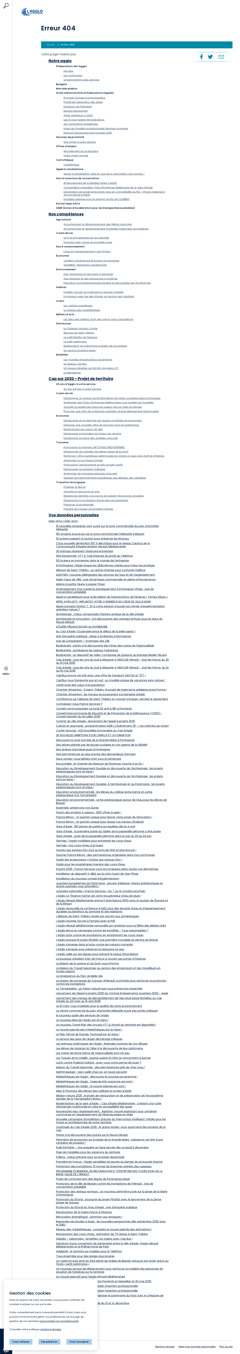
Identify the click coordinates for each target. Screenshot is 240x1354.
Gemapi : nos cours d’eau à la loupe (79, 845)
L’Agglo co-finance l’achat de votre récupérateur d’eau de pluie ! (98, 896)
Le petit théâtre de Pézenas (80, 337)
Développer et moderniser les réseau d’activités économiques (103, 420)
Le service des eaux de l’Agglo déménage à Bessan (89, 1039)
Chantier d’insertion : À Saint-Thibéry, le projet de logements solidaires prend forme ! (111, 690)
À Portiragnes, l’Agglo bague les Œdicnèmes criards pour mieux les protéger (105, 565)
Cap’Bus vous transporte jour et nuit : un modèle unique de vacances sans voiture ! (110, 680)
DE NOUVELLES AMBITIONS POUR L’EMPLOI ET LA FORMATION (93, 735)
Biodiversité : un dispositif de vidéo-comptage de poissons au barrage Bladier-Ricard (111, 655)
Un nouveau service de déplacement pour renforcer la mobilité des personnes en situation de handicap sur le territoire (109, 1270)
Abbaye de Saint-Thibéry (79, 333)
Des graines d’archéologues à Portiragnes (83, 749)
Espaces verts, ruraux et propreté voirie (88, 242)
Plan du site (225, 1346)
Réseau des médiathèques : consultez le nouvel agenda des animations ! (104, 1229)
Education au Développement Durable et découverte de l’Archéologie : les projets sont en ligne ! (109, 777)
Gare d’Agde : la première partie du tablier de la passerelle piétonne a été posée (108, 831)
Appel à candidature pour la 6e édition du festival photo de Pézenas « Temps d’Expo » (112, 597)
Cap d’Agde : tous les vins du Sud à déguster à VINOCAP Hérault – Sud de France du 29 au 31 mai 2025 (112, 661)
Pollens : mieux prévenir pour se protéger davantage (90, 1157)
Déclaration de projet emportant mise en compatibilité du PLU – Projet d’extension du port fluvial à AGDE (114, 193)
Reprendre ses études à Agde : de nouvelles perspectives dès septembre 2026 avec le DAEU (111, 1223)
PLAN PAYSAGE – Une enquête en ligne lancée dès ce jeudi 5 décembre (102, 1147)
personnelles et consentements (59, 1321)
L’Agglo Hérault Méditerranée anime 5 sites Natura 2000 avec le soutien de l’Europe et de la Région (112, 902)
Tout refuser (21, 1341)
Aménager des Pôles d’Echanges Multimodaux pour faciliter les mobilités (109, 402)
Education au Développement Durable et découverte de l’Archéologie (107, 283)
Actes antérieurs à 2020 (78, 115)
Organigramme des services (81, 80)
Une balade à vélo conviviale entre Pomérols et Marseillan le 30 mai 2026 (103, 1281)
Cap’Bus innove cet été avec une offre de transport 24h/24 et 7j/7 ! (101, 675)
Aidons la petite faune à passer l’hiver (80, 584)
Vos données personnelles (74, 515)
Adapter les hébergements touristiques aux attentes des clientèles (105, 478)
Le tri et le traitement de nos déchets (86, 238)
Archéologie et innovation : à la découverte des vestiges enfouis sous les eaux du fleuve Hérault (109, 620)
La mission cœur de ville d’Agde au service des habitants (99, 296)
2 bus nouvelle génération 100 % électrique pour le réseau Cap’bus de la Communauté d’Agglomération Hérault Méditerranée (103, 544)
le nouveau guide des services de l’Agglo (82, 1015)
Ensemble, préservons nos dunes (77, 808)
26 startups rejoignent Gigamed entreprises (84, 551)
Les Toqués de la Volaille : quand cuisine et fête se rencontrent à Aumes (103, 1058)
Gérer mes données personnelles (197, 1346)
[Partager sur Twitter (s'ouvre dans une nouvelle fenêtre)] (210, 57)
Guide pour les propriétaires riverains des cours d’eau (90, 864)
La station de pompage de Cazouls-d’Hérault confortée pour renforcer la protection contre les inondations (111, 982)
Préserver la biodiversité (79, 504)
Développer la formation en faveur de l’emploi (92, 433)
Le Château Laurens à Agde (81, 328)
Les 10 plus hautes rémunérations (84, 119)
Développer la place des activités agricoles (91, 438)
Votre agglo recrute (76, 155)
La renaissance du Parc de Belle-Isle (79, 976)
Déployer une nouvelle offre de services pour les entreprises (101, 425)
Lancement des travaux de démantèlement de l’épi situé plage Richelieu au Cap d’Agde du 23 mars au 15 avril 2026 (109, 999)
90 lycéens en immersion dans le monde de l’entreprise (92, 560)
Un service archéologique (80, 350)
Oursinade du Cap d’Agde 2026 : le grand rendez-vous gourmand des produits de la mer (111, 1128)
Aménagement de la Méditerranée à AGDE (90, 183)
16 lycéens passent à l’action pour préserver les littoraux (92, 538)
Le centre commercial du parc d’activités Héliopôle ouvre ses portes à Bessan (107, 1011)
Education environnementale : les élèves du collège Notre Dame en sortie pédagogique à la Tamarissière (104, 793)
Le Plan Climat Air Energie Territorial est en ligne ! (87, 1034)
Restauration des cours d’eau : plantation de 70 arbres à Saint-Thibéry (102, 1234)
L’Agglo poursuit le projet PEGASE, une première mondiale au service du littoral (107, 940)
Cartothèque (71, 164)
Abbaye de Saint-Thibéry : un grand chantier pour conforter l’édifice (100, 570)
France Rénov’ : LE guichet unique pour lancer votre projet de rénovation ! (104, 817)
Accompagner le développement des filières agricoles (98, 224)
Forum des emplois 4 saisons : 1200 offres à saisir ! (88, 812)
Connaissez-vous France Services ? (79, 704)
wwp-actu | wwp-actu (63, 521)
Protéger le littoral (75, 487)
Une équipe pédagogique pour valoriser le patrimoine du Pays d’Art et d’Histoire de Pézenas (110, 1297)
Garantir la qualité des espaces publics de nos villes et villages (103, 407)
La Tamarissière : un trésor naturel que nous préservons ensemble (99, 988)
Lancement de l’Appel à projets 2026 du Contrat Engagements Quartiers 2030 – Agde (112, 993)
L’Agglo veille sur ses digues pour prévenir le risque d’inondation (97, 954)
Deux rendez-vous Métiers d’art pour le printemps (88, 759)
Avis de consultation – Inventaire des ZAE (83, 641)
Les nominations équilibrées (81, 124)
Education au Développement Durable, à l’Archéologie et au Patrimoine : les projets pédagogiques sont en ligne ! (110, 785)
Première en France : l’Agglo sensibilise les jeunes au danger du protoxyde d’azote (109, 1162)
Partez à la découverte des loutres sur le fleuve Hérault (92, 1135)
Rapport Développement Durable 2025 (88, 133)
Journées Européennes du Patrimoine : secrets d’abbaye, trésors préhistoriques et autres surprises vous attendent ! (109, 884)
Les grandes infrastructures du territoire (88, 359)
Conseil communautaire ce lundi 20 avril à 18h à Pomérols (94, 708)
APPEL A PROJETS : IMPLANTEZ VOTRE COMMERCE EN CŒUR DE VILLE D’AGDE (103, 601)
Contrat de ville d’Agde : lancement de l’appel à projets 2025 (95, 721)
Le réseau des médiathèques (82, 310)
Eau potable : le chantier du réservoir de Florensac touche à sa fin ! (99, 764)
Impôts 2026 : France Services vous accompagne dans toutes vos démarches (107, 869)
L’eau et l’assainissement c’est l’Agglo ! (87, 251)
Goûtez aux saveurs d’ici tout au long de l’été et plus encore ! (96, 850)
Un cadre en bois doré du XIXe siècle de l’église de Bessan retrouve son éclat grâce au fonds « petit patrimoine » (112, 1262)
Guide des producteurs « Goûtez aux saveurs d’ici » (89, 860)
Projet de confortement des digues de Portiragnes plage (93, 1179)
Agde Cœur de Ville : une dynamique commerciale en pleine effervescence (106, 579)
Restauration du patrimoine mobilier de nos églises (95, 346)
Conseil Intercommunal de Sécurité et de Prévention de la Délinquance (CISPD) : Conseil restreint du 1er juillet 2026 (109, 714)
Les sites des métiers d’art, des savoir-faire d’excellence (98, 319)
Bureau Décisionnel (76, 111)
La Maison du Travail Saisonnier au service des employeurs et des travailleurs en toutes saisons (108, 969)
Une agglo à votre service (80, 142)
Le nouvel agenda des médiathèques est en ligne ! (89, 1029)
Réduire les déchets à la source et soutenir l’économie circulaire (104, 496)
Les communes (73, 75)
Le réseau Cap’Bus (75, 364)
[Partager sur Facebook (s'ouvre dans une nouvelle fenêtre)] (201, 57)
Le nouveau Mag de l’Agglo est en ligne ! (82, 1020)
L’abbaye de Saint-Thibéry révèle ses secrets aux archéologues (97, 916)
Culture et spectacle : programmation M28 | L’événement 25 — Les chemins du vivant (112, 726)
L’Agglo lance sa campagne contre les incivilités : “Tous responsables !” (102, 930)
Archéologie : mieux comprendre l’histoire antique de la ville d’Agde (100, 614)
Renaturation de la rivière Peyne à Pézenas (84, 1212)
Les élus (68, 71)
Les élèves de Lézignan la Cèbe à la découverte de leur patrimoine (99, 1048)
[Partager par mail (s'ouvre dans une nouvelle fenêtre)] (221, 57)
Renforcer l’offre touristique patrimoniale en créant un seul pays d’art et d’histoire (114, 456)
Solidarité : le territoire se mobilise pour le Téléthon (89, 1251)
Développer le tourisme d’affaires (84, 469)
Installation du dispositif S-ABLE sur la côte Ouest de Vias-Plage (97, 874)
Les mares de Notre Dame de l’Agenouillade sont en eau (93, 1053)
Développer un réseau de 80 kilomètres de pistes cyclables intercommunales (112, 398)
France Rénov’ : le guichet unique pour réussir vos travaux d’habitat (100, 822)
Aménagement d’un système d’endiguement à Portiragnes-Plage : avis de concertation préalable (105, 590)
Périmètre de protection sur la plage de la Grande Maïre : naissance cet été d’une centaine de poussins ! (109, 1141)
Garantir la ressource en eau (82, 491)
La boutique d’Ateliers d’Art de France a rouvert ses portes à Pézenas (101, 959)
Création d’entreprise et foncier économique (91, 260)
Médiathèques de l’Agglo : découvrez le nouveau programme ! (97, 1077)
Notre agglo (60, 60)
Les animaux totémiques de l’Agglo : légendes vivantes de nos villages (102, 1044)
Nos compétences (66, 214)
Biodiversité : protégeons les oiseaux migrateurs (87, 650)
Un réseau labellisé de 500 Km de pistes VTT (91, 368)
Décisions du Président (78, 106)
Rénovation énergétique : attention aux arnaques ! (89, 1217)
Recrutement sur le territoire (81, 151)
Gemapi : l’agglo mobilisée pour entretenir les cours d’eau (93, 841)
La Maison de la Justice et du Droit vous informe (87, 963)
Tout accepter (79, 1341)
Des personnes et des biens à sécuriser (88, 274)
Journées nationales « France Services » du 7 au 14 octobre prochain (100, 891)
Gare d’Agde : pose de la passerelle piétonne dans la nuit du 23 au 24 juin (104, 836)
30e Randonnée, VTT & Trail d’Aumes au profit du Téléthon (94, 556)
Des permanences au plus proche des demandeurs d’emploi (96, 754)
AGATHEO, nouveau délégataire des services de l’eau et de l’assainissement (105, 575)
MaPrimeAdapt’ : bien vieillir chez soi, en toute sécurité (91, 1072)
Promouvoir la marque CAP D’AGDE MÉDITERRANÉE (94, 447)
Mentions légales (165, 1346)
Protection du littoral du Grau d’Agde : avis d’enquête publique (96, 1207)
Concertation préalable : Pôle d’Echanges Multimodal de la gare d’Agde (108, 187)
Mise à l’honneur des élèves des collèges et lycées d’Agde (93, 1091)
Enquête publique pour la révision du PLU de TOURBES (97, 199)
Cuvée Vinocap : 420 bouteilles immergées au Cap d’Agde (94, 730)
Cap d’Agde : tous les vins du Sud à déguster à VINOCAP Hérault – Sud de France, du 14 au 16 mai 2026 (112, 669)
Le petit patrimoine (75, 341)
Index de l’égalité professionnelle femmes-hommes (96, 128)
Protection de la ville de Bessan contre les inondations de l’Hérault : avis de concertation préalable (104, 1185)
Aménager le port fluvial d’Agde (83, 460)
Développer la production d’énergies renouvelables (96, 500)
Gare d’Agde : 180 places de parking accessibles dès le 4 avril (95, 826)
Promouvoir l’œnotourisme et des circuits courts (93, 464)
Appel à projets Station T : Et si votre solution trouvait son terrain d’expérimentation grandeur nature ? (110, 607)
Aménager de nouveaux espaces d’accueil (90, 473)
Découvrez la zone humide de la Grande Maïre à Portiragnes (95, 740)
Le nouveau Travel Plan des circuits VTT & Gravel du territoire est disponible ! (106, 1025)
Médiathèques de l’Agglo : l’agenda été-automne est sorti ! (94, 1081)
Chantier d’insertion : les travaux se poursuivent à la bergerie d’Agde (100, 694)
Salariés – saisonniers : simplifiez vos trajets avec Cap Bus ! (94, 1239)
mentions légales (50, 1329)
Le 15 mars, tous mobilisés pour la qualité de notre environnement (99, 1006)
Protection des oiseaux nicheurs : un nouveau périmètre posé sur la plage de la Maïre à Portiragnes (111, 1193)
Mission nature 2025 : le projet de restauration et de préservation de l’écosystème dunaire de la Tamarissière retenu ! (109, 1097)
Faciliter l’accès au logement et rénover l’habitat (93, 292)
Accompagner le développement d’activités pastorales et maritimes (106, 229)
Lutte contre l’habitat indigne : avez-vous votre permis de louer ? (98, 1062)
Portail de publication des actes (83, 102)
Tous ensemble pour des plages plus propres (85, 1256)
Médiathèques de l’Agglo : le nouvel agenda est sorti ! (91, 1086)
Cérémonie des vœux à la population (80, 685)
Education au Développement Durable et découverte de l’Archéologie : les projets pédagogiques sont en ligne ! (109, 769)
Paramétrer (49, 1341)
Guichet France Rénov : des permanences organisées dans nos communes (105, 855)
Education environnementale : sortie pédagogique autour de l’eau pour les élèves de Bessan (111, 801)
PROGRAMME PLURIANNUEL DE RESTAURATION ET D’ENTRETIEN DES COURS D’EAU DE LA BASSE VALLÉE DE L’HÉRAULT (109, 1172)
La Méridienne (72, 372)
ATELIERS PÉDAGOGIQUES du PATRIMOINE (81, 627)
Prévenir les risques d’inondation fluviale (88, 509)
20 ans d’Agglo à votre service (82, 389)
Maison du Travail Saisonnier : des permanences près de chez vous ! (100, 1067)
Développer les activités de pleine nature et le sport (96, 451)
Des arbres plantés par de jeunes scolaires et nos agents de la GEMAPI (101, 745)
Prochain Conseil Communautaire (84, 98)
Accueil (40, 12)
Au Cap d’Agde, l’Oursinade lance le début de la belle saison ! (96, 631)
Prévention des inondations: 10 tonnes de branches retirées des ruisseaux (104, 1166)
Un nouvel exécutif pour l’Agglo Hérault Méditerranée (90, 1276)
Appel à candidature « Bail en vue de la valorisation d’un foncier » (104, 174)
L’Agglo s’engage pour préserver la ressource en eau (90, 949)
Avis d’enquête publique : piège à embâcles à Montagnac (93, 636)
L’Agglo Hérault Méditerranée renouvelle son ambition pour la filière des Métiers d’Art (111, 925)
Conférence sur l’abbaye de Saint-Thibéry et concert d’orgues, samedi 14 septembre (112, 699)
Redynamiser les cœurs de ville (83, 429)
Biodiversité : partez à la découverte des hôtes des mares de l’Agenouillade (105, 645)
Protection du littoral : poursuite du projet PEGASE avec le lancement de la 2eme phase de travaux (108, 1201)
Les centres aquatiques (78, 305)
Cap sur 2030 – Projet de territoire (81, 378)
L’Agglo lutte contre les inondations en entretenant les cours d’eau (99, 935)
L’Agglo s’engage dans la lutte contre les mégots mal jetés (94, 944)
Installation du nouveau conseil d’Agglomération (87, 878)
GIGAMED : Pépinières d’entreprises (85, 265)
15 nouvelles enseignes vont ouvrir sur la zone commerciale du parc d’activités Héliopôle (107, 527)
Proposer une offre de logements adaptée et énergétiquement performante (111, 411)
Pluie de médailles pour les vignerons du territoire (88, 1152)
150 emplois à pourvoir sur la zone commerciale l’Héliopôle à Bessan (100, 534)
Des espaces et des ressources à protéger (91, 278)
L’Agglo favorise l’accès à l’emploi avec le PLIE (85, 921)
